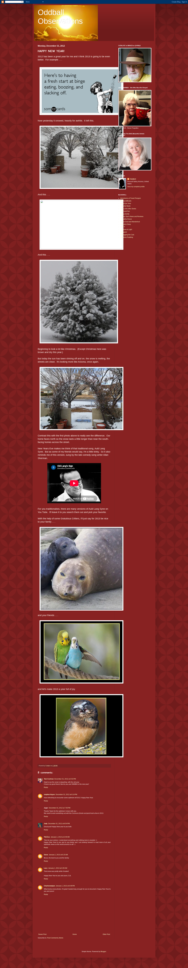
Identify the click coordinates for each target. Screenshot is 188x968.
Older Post (106, 934)
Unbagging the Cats (127, 235)
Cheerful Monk (125, 206)
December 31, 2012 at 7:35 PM (59, 808)
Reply (46, 787)
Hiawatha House (126, 219)
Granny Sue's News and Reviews (131, 216)
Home (75, 934)
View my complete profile (136, 187)
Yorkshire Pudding (126, 237)
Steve (46, 855)
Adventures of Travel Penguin (130, 198)
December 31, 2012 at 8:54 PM (59, 823)
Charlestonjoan (49, 886)
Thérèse (47, 837)
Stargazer (123, 232)
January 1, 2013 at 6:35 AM (57, 868)
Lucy (45, 868)
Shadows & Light (126, 229)
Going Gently (124, 214)
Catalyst (133, 179)
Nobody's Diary (125, 224)
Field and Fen (125, 211)
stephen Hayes (49, 794)
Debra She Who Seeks (128, 209)
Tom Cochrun (49, 779)
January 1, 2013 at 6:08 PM (65, 886)
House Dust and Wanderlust (130, 222)
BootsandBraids (125, 201)
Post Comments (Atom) (55, 938)
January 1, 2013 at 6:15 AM (58, 855)
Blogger (103, 951)
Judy (45, 823)
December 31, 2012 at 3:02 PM (65, 779)
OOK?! (122, 227)
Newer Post (42, 934)
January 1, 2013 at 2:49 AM (60, 837)
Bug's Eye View (125, 203)
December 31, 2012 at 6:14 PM (66, 794)
